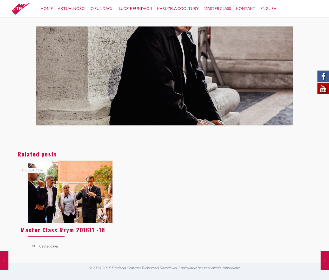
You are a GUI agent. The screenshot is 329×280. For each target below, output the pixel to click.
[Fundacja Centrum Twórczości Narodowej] (21, 8)
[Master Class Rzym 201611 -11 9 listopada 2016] (325, 260)
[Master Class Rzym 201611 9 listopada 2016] (4, 260)
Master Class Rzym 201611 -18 (62, 229)
